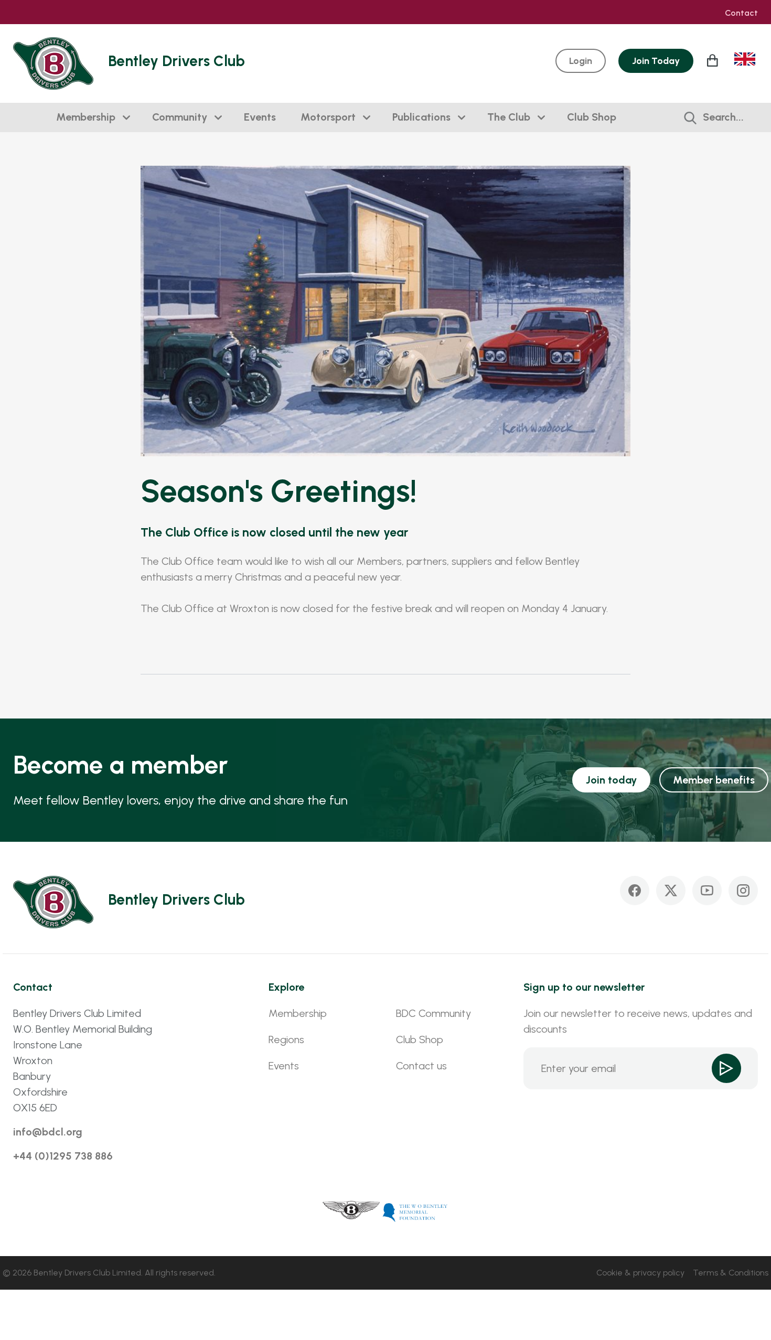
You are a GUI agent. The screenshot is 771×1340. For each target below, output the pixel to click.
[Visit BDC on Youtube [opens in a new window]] (707, 890)
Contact (741, 13)
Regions (286, 1039)
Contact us (421, 1065)
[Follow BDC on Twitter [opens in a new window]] (671, 890)
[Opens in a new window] (351, 1211)
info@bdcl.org (47, 1131)
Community (179, 117)
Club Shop (591, 117)
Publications (421, 117)
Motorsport (328, 117)
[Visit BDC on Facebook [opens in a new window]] (634, 890)
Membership (85, 117)
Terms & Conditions (730, 1273)
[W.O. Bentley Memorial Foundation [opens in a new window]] (415, 1211)
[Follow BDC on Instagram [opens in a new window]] (743, 890)
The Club (508, 117)
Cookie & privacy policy (640, 1273)
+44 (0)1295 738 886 (63, 1156)
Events (260, 117)
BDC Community (433, 1013)
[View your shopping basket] (714, 60)
